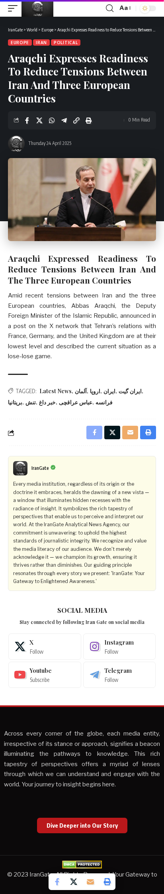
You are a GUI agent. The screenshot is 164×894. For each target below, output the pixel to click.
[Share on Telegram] (64, 120)
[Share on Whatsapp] (51, 120)
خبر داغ (47, 402)
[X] (44, 646)
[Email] (90, 881)
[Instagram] (119, 646)
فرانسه (104, 402)
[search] (109, 8)
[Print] (88, 120)
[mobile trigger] (14, 8)
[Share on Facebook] (27, 120)
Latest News (55, 391)
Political (66, 42)
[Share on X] (39, 120)
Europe (20, 42)
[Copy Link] (76, 120)
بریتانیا (15, 402)
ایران (109, 391)
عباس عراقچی (75, 402)
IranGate (40, 468)
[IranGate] (37, 8)
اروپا (95, 391)
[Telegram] (119, 675)
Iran (41, 42)
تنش (30, 402)
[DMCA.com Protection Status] (82, 864)
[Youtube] (44, 675)
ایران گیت (130, 391)
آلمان (81, 391)
